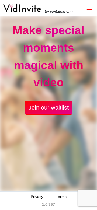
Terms (61, 196)
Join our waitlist (49, 107)
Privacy (37, 196)
